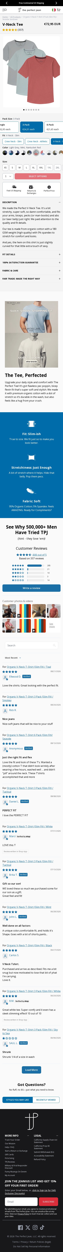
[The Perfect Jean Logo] (29, 10)
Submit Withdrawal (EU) (44, 1152)
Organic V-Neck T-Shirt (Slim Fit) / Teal (29, 667)
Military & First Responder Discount (16, 1166)
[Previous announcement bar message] (7, 3)
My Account (10, 1175)
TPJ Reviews (10, 1162)
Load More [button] (31, 1070)
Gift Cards (9, 1154)
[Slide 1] (23, 109)
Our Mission (10, 1143)
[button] (4, 10)
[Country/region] (54, 10)
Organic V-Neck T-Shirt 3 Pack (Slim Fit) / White (34, 991)
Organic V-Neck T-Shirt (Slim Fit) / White (30, 826)
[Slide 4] (31, 109)
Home (5, 17)
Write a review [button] (31, 588)
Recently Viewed (46, 1099)
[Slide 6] (36, 109)
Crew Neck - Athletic (37, 141)
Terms (15, 1241)
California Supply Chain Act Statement (45, 1141)
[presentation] (31, 71)
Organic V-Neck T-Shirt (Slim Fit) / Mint (29, 907)
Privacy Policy (23, 1214)
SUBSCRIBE (48, 1201)
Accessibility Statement (44, 1155)
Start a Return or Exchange (16, 1151)
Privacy (24, 1241)
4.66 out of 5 (39, 554)
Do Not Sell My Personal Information (31, 1246)
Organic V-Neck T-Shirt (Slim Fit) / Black (29, 945)
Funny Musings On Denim (16, 1171)
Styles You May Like (17, 1099)
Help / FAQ (9, 1147)
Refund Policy (40, 1159)
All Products (15, 17)
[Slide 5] (33, 109)
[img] (9, 671)
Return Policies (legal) (40, 1241)
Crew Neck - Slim (13, 141)
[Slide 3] (28, 109)
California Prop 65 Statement (42, 1147)
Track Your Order (12, 1140)
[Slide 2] (26, 109)
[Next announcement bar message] (56, 3)
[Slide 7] (38, 109)
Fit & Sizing (9, 1158)
